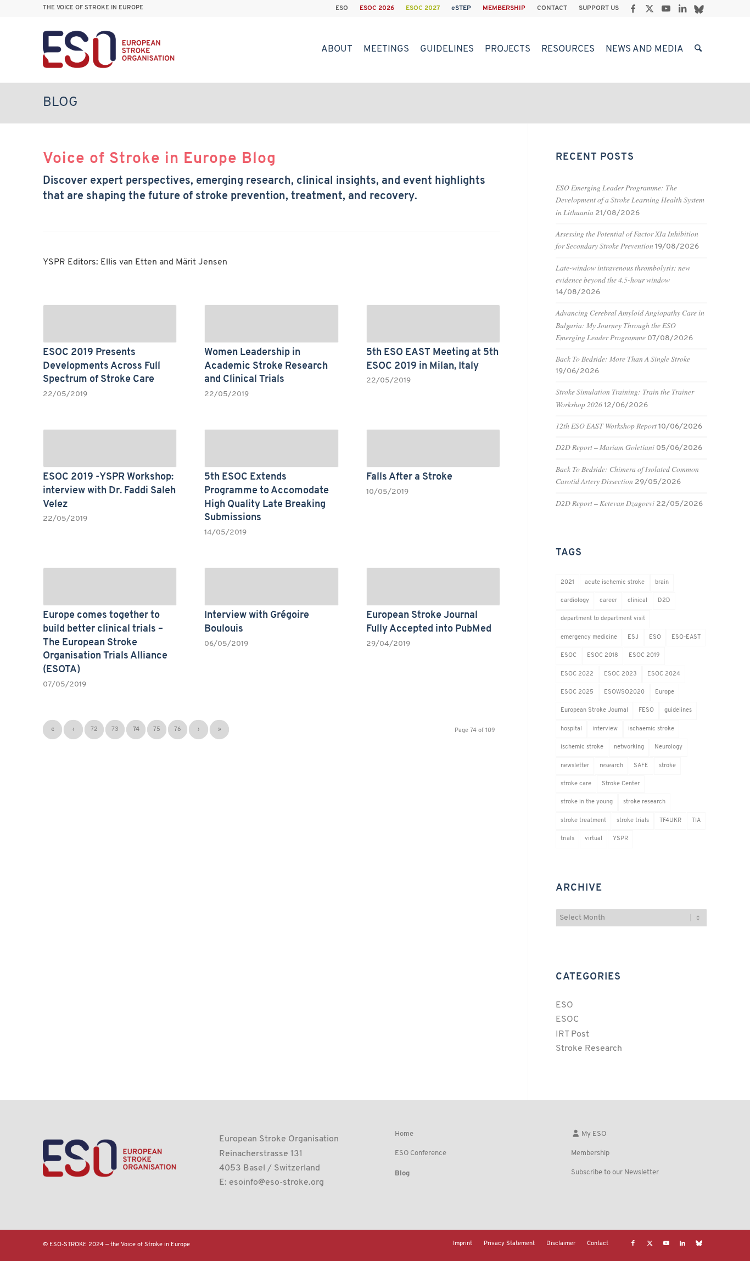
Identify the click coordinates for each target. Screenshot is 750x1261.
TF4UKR (670, 821)
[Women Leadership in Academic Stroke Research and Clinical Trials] (271, 324)
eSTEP (461, 8)
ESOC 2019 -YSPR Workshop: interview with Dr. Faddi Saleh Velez (109, 490)
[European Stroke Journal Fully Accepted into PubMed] (433, 586)
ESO (341, 8)
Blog (60, 102)
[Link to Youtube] (666, 8)
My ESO (593, 1134)
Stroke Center (621, 784)
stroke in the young (587, 802)
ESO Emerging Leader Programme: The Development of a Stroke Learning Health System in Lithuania (630, 199)
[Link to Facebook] (633, 8)
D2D (664, 601)
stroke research (644, 802)
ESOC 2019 (644, 655)
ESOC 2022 (577, 674)
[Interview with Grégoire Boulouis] (271, 586)
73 (115, 730)
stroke (667, 766)
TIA (696, 821)
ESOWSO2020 (624, 692)
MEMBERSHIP (504, 8)
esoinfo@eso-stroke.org (276, 1182)
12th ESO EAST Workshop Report (606, 425)
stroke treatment (583, 821)
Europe (664, 692)
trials (567, 839)
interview (605, 729)
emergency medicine (589, 637)
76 (177, 730)
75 (156, 730)
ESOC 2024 (663, 674)
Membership (590, 1153)
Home (404, 1134)
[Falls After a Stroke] (433, 448)
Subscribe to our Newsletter (615, 1172)
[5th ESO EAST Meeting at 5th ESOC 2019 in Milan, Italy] (433, 324)
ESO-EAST (686, 637)
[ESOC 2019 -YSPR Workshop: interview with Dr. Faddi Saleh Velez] (110, 448)
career (608, 601)
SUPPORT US (599, 8)
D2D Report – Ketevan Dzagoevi (605, 503)
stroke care (576, 784)
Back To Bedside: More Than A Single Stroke (623, 358)
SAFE (641, 766)
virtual (593, 839)
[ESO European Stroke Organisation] (110, 49)
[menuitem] (342, 8)
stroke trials (633, 821)
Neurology (668, 747)
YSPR (620, 839)
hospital (571, 729)
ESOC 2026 (377, 8)
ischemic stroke (582, 747)
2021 (567, 582)
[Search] (698, 49)
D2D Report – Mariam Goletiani (605, 447)
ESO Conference (420, 1153)
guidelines (678, 710)
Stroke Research (589, 1048)
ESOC (569, 655)
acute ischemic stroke (615, 582)
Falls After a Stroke (409, 477)
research (611, 766)
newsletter (575, 766)
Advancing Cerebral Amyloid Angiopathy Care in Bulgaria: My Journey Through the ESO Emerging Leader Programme (630, 324)
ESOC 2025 (577, 692)
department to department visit (603, 619)
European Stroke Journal (594, 710)
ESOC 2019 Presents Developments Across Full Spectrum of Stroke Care (101, 366)
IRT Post (572, 1034)
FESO (646, 710)
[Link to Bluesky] (699, 8)
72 (94, 730)
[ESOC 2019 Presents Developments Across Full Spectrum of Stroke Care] (110, 324)
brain (662, 582)
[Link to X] (649, 8)
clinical (637, 601)
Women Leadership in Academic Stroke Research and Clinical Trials (266, 366)
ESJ (633, 637)
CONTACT (552, 8)
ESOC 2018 (602, 655)
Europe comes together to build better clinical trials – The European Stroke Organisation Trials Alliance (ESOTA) (105, 642)
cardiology (575, 601)
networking (629, 747)
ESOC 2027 (423, 8)
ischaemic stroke (651, 729)
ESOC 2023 (620, 674)
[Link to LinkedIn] (682, 8)
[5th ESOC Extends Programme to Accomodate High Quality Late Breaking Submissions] (271, 448)
